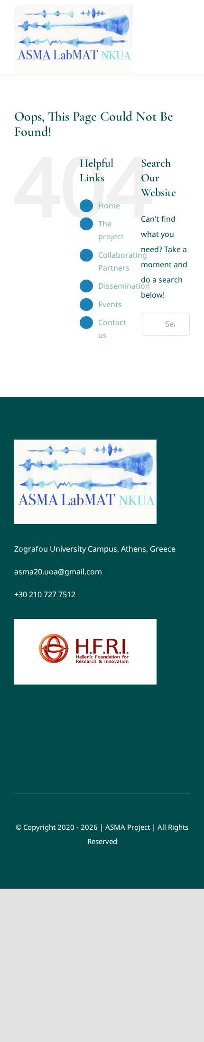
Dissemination (124, 286)
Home (109, 205)
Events (110, 304)
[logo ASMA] (85, 443)
